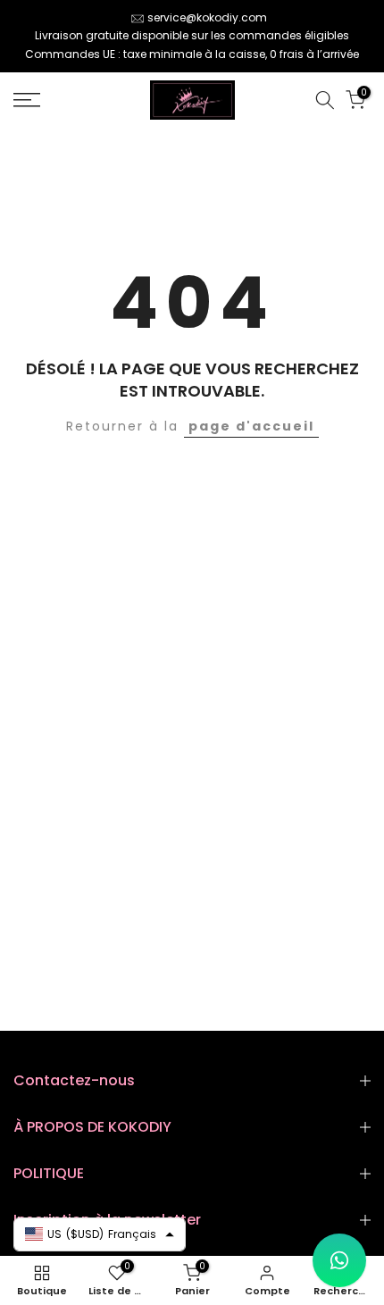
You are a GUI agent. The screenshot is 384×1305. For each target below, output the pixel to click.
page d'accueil (251, 426)
